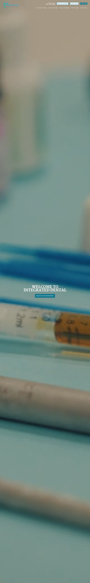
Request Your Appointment (45, 296)
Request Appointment (62, 3)
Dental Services (52, 7)
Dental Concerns (63, 7)
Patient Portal (74, 3)
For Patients (74, 7)
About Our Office (41, 7)
